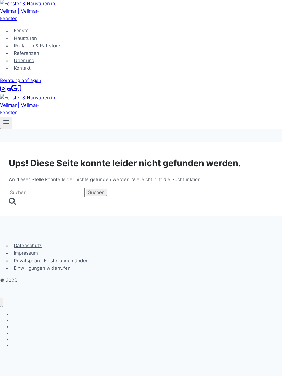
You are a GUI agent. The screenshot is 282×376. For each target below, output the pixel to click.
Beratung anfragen (20, 80)
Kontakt (22, 68)
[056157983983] (19, 90)
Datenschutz (28, 245)
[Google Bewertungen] (14, 90)
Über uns (24, 60)
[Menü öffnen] (6, 123)
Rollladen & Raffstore (37, 45)
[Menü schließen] (1, 302)
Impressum (26, 253)
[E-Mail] (9, 90)
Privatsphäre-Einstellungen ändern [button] (52, 260)
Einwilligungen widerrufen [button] (42, 268)
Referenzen (26, 53)
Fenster (22, 31)
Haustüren (25, 38)
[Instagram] (3, 90)
